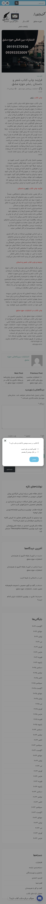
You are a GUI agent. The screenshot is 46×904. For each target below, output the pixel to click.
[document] (23, 452)
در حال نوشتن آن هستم (29, 452)
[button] (5, 441)
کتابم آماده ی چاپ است (28, 449)
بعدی (34, 459)
